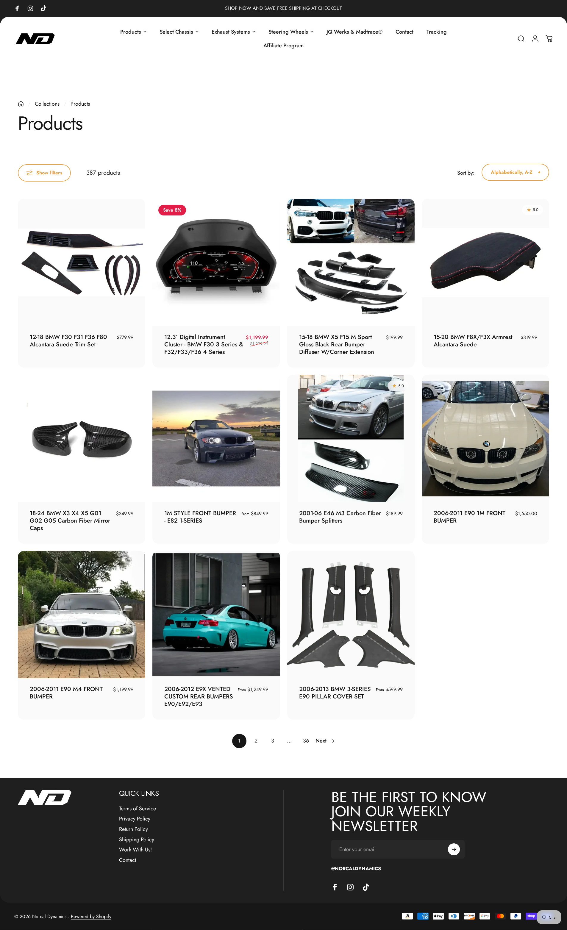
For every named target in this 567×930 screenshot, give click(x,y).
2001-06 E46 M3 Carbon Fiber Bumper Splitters (340, 517)
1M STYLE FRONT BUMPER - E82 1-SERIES (200, 517)
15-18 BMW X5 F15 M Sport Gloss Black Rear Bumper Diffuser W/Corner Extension (336, 344)
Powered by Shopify (91, 916)
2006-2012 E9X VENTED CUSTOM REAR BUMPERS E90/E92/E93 (198, 696)
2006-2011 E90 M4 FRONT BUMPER (66, 693)
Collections (47, 104)
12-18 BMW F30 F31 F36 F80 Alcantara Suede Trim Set (68, 341)
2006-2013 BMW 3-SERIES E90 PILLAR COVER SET (335, 693)
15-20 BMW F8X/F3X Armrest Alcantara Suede (473, 341)
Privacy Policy (134, 818)
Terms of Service (137, 808)
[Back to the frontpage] (21, 104)
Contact (127, 860)
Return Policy (133, 829)
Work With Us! (135, 849)
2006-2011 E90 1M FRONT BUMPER (469, 517)
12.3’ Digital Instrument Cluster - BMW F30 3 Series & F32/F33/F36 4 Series (203, 344)
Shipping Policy (136, 839)
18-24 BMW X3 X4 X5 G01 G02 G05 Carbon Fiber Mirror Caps (70, 520)
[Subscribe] (454, 849)
